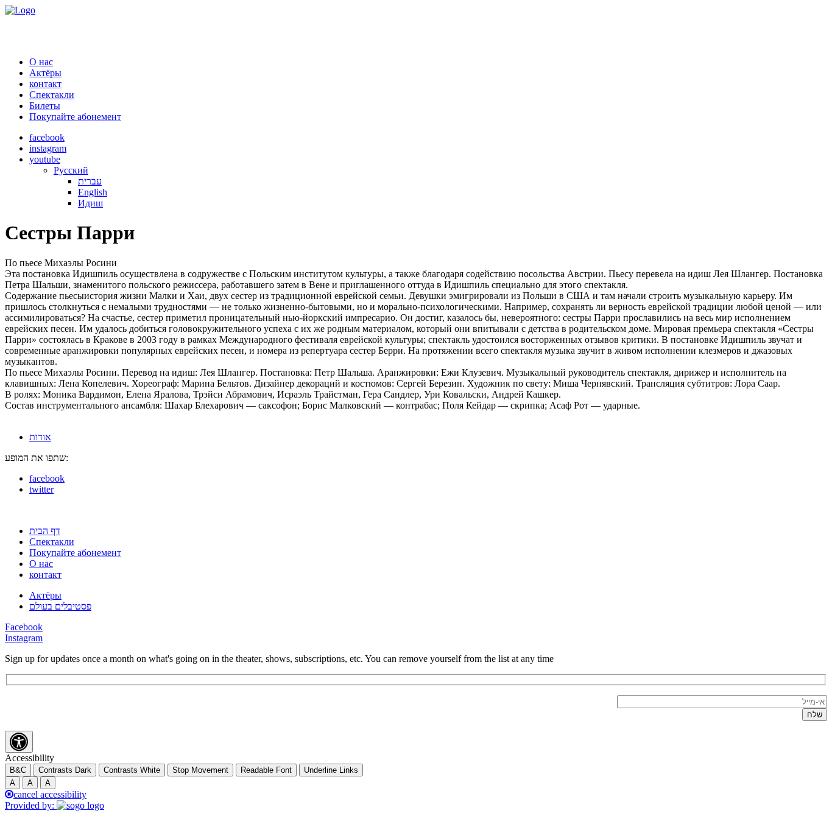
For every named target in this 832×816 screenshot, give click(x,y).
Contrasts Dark (64, 770)
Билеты (44, 105)
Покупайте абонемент (75, 116)
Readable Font (266, 770)
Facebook (24, 627)
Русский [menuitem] (71, 170)
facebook (47, 137)
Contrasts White (132, 770)
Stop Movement (200, 770)
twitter (41, 489)
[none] (440, 187)
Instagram (24, 638)
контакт (45, 84)
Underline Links (331, 770)
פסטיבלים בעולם (60, 606)
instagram (47, 148)
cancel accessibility (49, 794)
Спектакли (51, 95)
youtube (44, 159)
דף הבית (44, 531)
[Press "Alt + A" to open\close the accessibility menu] (19, 742)
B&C (18, 770)
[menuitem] (71, 170)
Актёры (45, 73)
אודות (40, 437)
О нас (41, 62)
